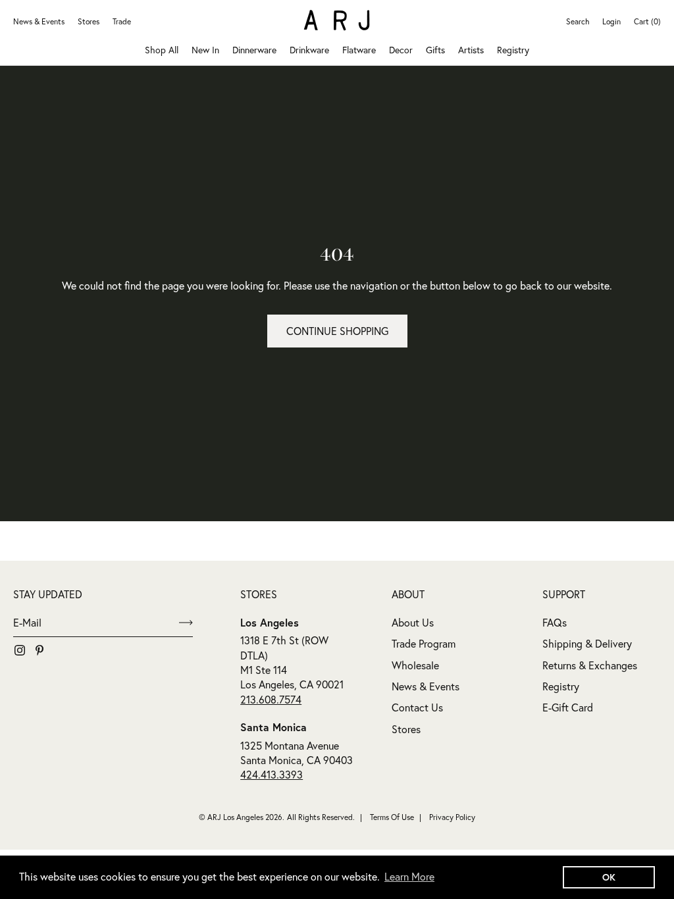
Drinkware (309, 50)
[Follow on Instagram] (19, 650)
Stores (88, 21)
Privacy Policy (452, 817)
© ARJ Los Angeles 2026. (241, 817)
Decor (401, 50)
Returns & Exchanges (589, 665)
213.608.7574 (270, 699)
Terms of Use (392, 817)
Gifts (435, 50)
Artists (471, 50)
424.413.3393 (271, 774)
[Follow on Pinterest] (39, 650)
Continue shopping (337, 331)
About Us (413, 622)
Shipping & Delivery (587, 643)
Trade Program (423, 643)
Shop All (161, 50)
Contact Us (417, 707)
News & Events (39, 21)
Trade (122, 21)
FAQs (554, 622)
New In (205, 50)
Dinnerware (254, 50)
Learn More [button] (409, 876)
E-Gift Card (567, 707)
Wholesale (415, 665)
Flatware (359, 50)
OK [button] (608, 877)
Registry (513, 50)
